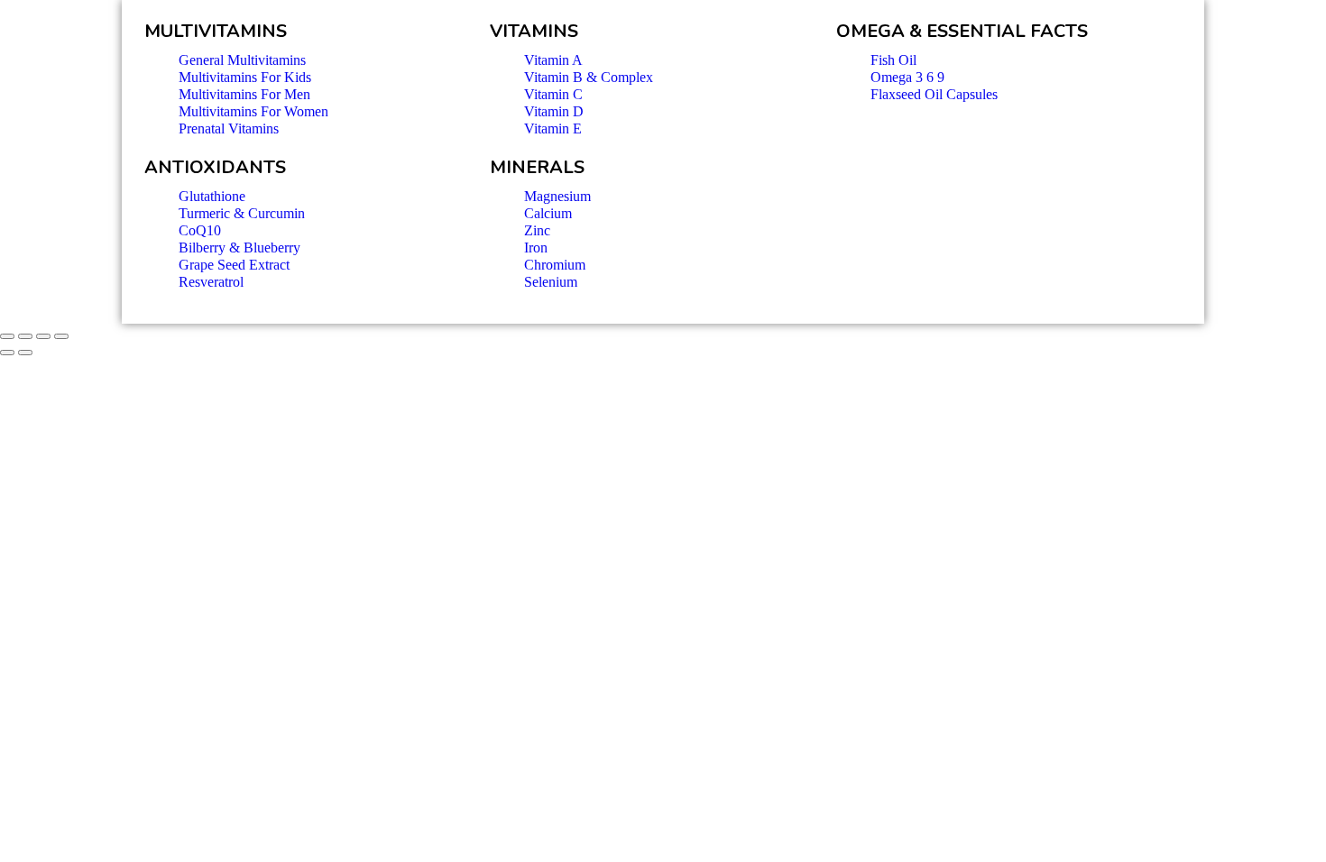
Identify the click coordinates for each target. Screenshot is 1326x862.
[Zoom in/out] (61, 336)
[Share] (25, 336)
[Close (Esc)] (7, 336)
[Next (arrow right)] (25, 352)
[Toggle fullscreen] (43, 336)
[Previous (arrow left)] (7, 352)
